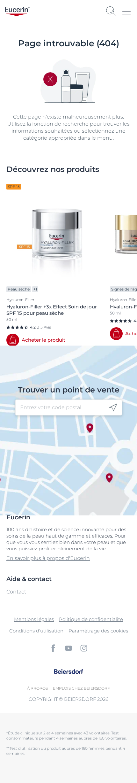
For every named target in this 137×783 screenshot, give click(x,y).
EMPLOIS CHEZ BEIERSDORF (81, 688)
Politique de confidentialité (91, 619)
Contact (16, 592)
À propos (37, 688)
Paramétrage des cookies (98, 631)
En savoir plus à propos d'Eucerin (48, 558)
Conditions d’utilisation (36, 631)
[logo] (17, 11)
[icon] (113, 408)
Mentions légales (34, 619)
